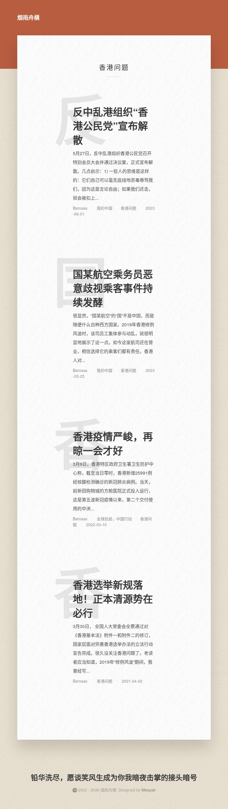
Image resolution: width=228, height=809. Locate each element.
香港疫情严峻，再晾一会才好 (113, 443)
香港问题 (128, 208)
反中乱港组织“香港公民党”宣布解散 (110, 125)
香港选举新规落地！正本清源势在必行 (113, 598)
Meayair (149, 790)
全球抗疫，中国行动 (114, 518)
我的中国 (104, 208)
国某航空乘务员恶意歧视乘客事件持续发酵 (113, 288)
